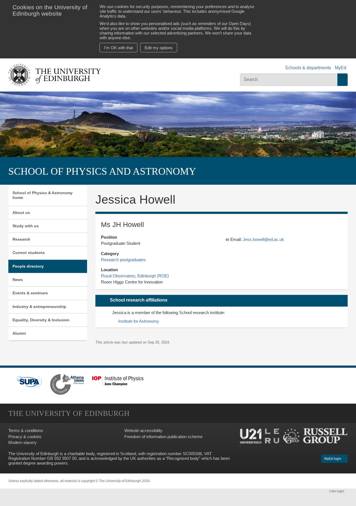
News (18, 279)
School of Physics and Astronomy (102, 171)
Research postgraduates (123, 259)
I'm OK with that (118, 47)
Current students (29, 252)
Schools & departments (308, 67)
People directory (28, 266)
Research (21, 239)
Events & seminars (30, 293)
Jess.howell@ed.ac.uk (263, 239)
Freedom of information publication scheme (163, 436)
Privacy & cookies (24, 436)
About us (21, 212)
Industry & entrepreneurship (39, 306)
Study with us (26, 226)
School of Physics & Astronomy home (43, 195)
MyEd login (333, 459)
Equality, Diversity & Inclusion (41, 320)
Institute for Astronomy (138, 321)
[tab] (221, 301)
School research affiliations (138, 300)
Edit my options (159, 47)
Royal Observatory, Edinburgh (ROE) (135, 275)
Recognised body (183, 458)
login (337, 491)
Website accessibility (143, 430)
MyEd (340, 67)
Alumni (19, 333)
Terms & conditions (25, 430)
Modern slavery (22, 442)
